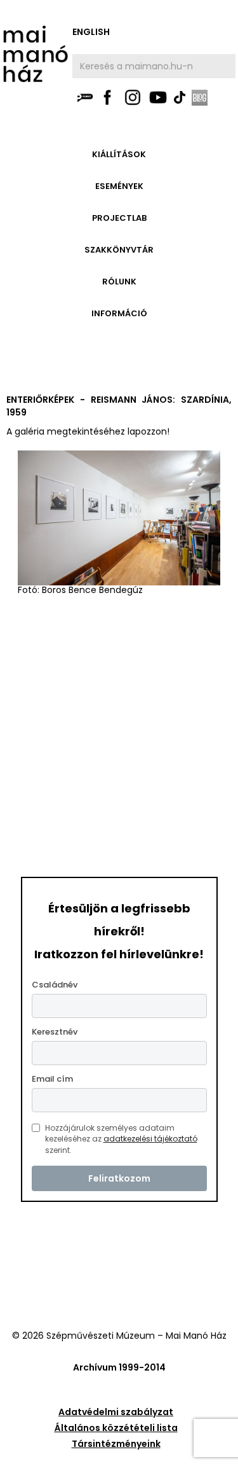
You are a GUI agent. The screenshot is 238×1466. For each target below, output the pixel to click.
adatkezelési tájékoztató (150, 1138)
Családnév (54, 985)
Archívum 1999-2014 (119, 1367)
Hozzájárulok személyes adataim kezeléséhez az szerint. (121, 1138)
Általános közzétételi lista (116, 1427)
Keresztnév (54, 1032)
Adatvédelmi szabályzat (115, 1412)
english (91, 31)
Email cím (52, 1079)
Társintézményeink (116, 1443)
